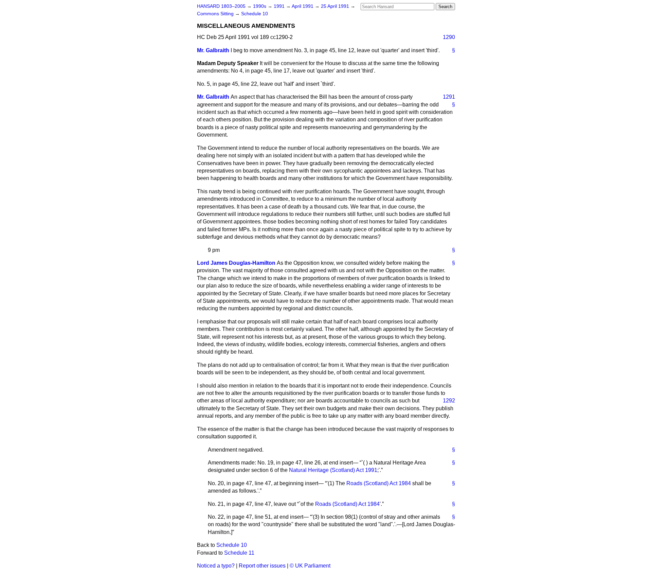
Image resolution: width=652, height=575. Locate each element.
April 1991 (303, 6)
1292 (449, 400)
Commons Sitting (216, 13)
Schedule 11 (239, 553)
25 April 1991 (335, 6)
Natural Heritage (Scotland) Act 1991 (333, 470)
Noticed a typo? (216, 566)
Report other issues (262, 566)
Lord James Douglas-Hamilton (236, 263)
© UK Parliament (310, 566)
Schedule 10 (254, 13)
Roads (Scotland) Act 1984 (378, 483)
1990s (260, 6)
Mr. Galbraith (213, 50)
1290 (449, 37)
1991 (280, 6)
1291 (449, 97)
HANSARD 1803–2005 (221, 6)
